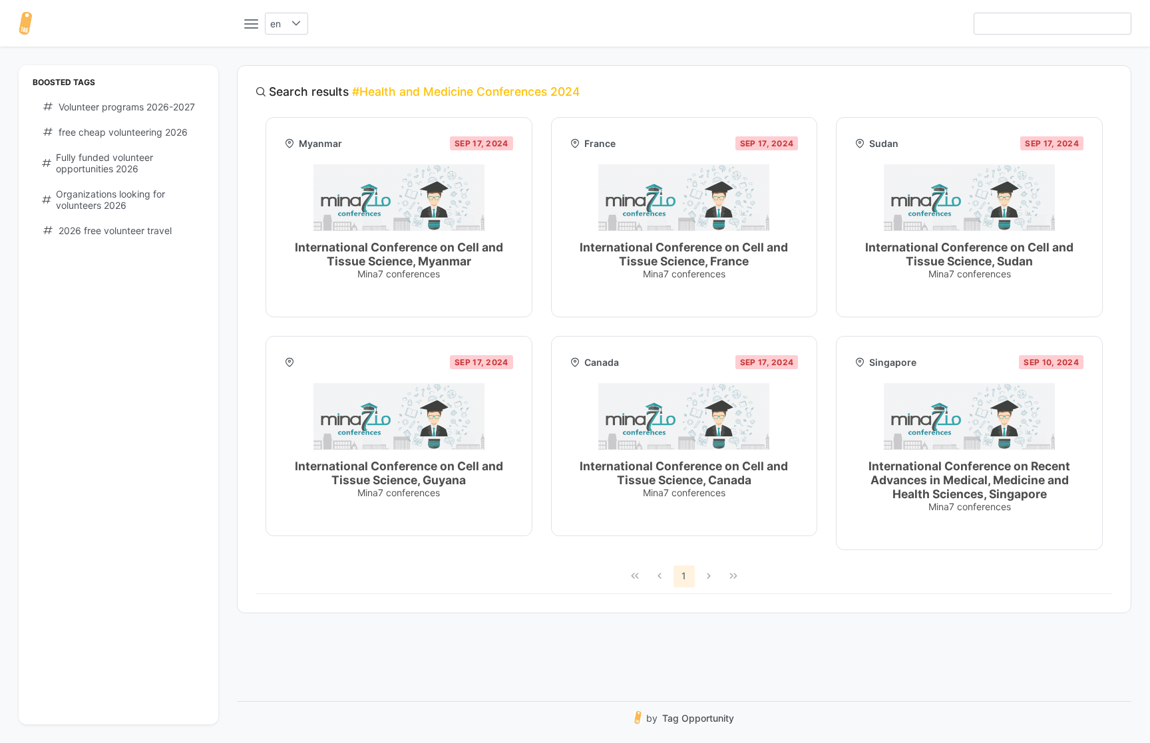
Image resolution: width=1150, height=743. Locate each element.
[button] (296, 23)
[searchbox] (1052, 24)
